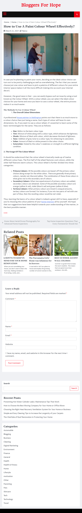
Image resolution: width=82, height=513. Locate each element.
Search (7, 383)
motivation (8, 476)
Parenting (8, 484)
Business (7, 438)
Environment (9, 449)
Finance (7, 453)
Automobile (8, 430)
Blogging (7, 434)
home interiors (47, 202)
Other (6, 480)
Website (9, 344)
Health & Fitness (10, 465)
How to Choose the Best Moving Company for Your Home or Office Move (34, 406)
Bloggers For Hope (41, 5)
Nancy (24, 31)
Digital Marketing (11, 446)
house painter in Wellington (29, 117)
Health (6, 461)
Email (8, 335)
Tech (5, 495)
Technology (8, 499)
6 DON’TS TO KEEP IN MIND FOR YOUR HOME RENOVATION (15, 261)
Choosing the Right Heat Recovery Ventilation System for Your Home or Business (37, 409)
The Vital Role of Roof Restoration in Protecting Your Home (28, 417)
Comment (10, 299)
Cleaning (7, 442)
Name (8, 326)
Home (5, 213)
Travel (6, 503)
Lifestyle (7, 472)
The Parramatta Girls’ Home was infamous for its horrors (40, 261)
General (7, 457)
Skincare (7, 492)
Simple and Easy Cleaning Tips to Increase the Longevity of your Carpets (33, 413)
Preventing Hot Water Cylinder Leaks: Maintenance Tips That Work (31, 402)
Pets (5, 488)
